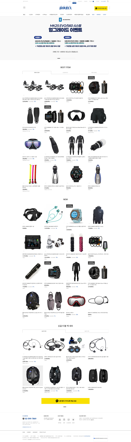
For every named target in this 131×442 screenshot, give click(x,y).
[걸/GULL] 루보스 (70, 312)
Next (109, 7)
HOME (24, 432)
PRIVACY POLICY (43, 432)
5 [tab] (64, 58)
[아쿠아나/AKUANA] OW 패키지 (51, 226)
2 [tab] (58, 58)
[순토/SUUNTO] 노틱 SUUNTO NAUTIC (74, 98)
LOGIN (69, 1)
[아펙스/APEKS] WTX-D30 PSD (95, 387)
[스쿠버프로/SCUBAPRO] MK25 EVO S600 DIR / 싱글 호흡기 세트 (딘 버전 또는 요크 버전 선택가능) (33, 358)
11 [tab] (73, 58)
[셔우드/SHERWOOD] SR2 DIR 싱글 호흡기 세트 (98, 356)
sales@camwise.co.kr (27, 427)
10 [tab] (71, 58)
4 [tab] (62, 58)
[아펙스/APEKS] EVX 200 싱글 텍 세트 (52, 356)
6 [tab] (65, 58)
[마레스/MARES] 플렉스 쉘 (28, 226)
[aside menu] (24, 7)
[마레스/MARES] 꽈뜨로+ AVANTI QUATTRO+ (54, 186)
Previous (109, 8)
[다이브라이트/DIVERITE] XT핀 (29, 127)
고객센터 (97, 1)
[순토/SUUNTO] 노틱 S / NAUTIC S (73, 186)
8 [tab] (68, 58)
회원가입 (74, 1)
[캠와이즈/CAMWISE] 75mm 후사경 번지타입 (98, 312)
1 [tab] (56, 58)
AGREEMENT (35, 432)
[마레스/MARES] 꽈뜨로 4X (94, 186)
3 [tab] (61, 58)
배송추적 (92, 419)
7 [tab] (67, 58)
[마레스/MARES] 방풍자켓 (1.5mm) (95, 226)
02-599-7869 (30, 418)
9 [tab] (70, 58)
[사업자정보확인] (87, 436)
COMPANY (29, 432)
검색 (107, 1)
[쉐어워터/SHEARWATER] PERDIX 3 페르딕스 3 (33, 254)
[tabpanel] (65, 38)
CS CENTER (25, 416)
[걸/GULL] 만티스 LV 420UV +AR (30, 156)
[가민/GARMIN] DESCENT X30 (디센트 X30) (53, 283)
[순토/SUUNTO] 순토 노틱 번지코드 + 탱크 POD (98, 254)
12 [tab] (74, 58)
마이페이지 (80, 1)
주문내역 (85, 1)
